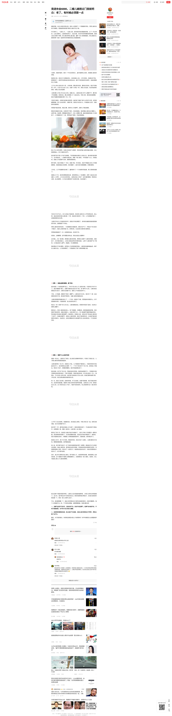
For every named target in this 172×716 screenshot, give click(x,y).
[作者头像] (110, 10)
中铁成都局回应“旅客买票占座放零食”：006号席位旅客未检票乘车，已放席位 (67, 600)
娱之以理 (53, 710)
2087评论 (58, 595)
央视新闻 (53, 674)
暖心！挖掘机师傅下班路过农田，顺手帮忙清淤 (62, 671)
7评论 (57, 652)
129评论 (58, 674)
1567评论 (58, 616)
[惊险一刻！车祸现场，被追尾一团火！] (85, 662)
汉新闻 (52, 631)
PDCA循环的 (58, 713)
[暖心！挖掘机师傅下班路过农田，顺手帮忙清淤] (62, 662)
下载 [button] (169, 709)
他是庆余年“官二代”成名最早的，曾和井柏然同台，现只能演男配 (114, 50)
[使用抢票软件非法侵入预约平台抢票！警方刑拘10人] (91, 639)
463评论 (58, 605)
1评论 (56, 642)
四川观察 (53, 616)
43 (58, 695)
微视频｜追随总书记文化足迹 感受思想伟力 (114, 124)
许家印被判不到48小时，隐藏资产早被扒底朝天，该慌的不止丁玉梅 (71, 700)
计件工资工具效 (84, 713)
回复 (55, 542)
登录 (168, 2)
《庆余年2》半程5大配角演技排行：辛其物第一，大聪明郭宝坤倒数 (114, 44)
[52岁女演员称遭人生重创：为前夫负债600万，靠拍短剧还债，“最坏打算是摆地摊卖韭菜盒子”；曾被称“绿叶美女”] (91, 649)
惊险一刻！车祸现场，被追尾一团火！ (84, 670)
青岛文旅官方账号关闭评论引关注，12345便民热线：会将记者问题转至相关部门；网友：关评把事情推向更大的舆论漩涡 (68, 680)
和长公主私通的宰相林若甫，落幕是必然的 (114, 37)
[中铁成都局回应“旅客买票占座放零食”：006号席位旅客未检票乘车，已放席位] (91, 602)
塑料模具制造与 (64, 715)
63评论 (57, 710)
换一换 (119, 62)
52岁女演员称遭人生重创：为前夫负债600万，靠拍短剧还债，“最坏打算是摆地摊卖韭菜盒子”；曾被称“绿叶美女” (68, 648)
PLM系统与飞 (84, 715)
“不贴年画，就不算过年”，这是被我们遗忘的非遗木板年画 (114, 117)
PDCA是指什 (64, 713)
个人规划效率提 (77, 713)
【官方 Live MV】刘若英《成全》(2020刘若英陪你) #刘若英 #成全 (113, 130)
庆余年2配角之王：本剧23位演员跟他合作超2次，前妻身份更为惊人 (113, 24)
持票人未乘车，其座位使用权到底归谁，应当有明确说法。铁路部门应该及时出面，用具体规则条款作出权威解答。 (67, 590)
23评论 (56, 631)
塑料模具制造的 (71, 715)
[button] (11, 2)
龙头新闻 (53, 652)
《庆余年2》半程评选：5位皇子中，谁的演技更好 (114, 31)
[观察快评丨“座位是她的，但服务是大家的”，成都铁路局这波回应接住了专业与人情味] (91, 613)
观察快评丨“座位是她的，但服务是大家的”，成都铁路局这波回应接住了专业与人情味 (67, 611)
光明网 (52, 642)
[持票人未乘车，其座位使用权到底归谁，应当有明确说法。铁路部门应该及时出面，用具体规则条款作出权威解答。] (91, 592)
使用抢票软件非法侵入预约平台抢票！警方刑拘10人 (66, 635)
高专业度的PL (78, 715)
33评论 (57, 685)
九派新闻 (53, 605)
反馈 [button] (169, 706)
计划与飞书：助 (92, 713)
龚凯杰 (75, 674)
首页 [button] (169, 701)
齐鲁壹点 (53, 595)
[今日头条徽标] (5, 2)
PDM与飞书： (70, 713)
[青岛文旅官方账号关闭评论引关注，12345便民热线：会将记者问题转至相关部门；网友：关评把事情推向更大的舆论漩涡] (91, 682)
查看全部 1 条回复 (58, 545)
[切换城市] (20, 2)
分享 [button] (45, 29)
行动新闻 (53, 685)
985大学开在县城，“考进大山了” (61, 620)
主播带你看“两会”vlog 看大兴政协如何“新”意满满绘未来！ (114, 104)
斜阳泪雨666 (65, 16)
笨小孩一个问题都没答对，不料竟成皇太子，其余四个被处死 (114, 111)
